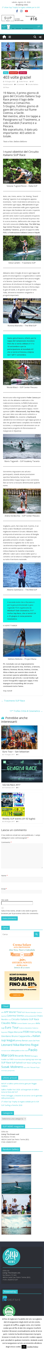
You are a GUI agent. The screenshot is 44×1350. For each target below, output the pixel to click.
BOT (23, 1012)
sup (39, 1059)
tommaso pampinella (8, 1070)
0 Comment (20, 84)
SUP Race (23, 73)
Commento (6, 842)
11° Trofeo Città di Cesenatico (26, 711)
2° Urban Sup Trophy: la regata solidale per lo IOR (20, 1102)
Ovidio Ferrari (23, 82)
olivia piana (15, 1050)
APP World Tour (13, 1012)
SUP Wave (27, 1063)
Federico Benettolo (25, 1028)
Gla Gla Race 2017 (11, 784)
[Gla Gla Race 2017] (22, 760)
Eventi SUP (13, 73)
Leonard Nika (10, 1045)
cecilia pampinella (30, 1016)
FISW (26, 1031)
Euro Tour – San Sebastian (15, 751)
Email (4, 889)
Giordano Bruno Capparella (15, 1036)
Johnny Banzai (21, 1040)
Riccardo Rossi (22, 1055)
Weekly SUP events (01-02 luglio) (18, 818)
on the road (24, 1050)
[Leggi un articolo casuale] (40, 37)
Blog (5, 73)
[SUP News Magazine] (22, 16)
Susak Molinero (12, 1067)
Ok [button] (24, 1347)
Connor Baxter (22, 1023)
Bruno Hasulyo (31, 1012)
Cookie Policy (32, 1346)
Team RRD (26, 1067)
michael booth (5, 1050)
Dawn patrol (31, 1023)
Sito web (4, 900)
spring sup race (32, 1059)
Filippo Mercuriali (15, 1032)
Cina (9, 1019)
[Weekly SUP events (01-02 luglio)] (13, 794)
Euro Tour (12, 1027)
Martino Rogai (29, 1045)
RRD (12, 1059)
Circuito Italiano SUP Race (25, 1019)
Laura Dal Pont (34, 1040)
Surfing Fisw (36, 1063)
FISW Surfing (35, 1032)
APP (2, 1012)
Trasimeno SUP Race (13, 700)
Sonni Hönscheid (19, 1059)
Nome (4, 875)
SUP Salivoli (17, 1062)
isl (31, 1036)
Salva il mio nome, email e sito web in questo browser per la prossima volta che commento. (19, 912)
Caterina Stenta (15, 1015)
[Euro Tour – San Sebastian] (19, 727)
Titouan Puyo (35, 1067)
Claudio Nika (8, 1023)
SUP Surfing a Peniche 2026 (11, 1105)
